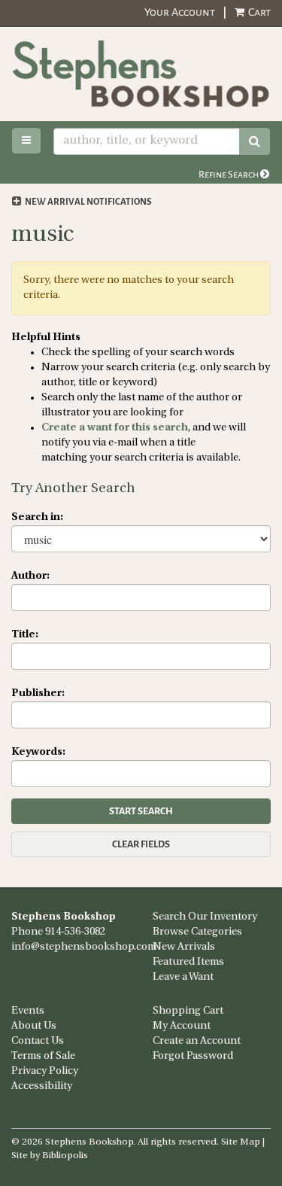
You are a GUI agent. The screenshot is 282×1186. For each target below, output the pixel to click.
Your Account (179, 12)
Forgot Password (193, 1056)
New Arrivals (184, 947)
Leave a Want (183, 977)
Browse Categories (197, 932)
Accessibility (41, 1086)
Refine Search (229, 174)
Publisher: (38, 693)
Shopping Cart (188, 1011)
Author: (30, 576)
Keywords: (38, 752)
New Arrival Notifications (87, 202)
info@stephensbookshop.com (83, 947)
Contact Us (37, 1041)
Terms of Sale (43, 1056)
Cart (258, 12)
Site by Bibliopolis (49, 1155)
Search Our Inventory (205, 917)
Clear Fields (141, 844)
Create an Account (197, 1041)
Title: (24, 634)
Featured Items (188, 962)
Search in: (37, 517)
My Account (182, 1026)
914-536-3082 (75, 932)
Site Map (240, 1142)
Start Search (141, 811)
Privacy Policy (44, 1071)
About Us (33, 1026)
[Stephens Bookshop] (141, 73)
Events (27, 1011)
